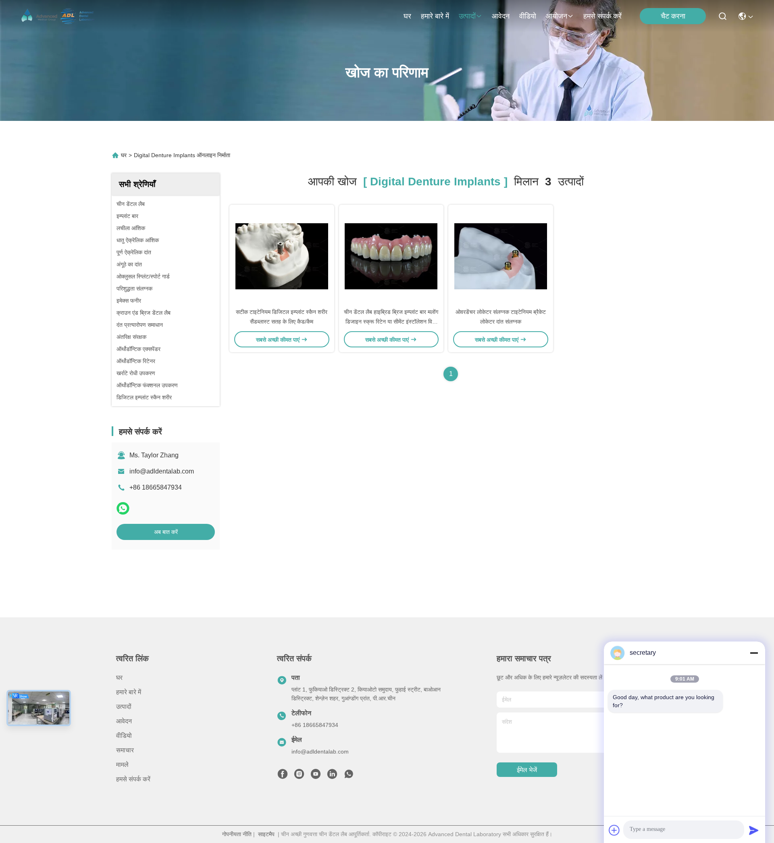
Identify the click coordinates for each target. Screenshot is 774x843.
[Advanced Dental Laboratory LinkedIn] (332, 776)
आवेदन (501, 16)
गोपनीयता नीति (237, 834)
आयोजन (556, 16)
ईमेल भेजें (527, 769)
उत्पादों (467, 16)
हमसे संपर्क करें (602, 16)
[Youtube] (315, 776)
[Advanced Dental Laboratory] (59, 16)
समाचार (125, 750)
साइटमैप (266, 834)
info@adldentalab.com (161, 471)
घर (407, 16)
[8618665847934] (348, 776)
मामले (122, 764)
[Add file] (614, 830)
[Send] (753, 830)
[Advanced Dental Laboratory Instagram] (299, 776)
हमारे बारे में (435, 16)
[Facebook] (282, 776)
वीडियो (527, 16)
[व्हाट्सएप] (123, 508)
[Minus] (754, 653)
